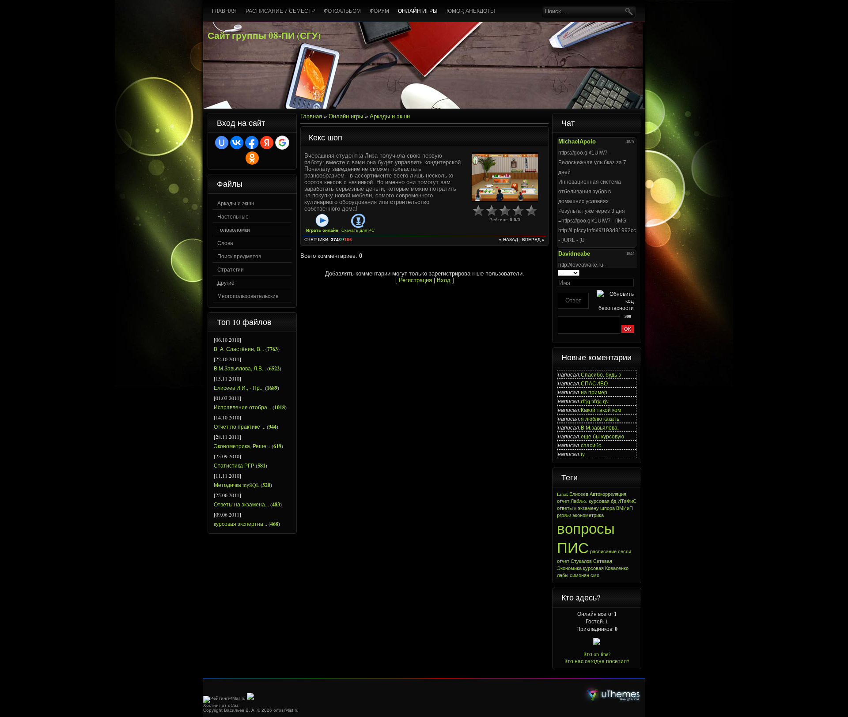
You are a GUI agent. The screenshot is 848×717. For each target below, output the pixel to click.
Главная (311, 116)
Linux (562, 494)
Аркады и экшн (235, 203)
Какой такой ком (601, 409)
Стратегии (230, 269)
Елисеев (578, 494)
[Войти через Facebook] (251, 142)
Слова (225, 242)
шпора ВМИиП (616, 508)
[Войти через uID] (221, 142)
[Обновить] (622, 272)
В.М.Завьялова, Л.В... (240, 368)
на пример (594, 392)
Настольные (233, 216)
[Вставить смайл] (631, 272)
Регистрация (415, 280)
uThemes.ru (613, 694)
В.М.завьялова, (600, 427)
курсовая (599, 501)
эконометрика (588, 515)
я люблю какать (600, 418)
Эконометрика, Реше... (242, 445)
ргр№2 (564, 515)
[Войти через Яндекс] (266, 142)
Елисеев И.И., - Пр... (239, 387)
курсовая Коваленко (605, 568)
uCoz (233, 705)
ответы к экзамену (578, 508)
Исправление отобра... (242, 407)
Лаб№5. (579, 501)
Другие (226, 282)
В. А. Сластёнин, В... (239, 348)
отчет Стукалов (574, 561)
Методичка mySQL (236, 484)
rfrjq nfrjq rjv (595, 400)
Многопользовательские (248, 295)
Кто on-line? (596, 653)
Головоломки (233, 229)
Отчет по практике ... (239, 426)
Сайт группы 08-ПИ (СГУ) (264, 35)
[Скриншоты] (505, 177)
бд (613, 501)
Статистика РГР (234, 465)
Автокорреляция (608, 494)
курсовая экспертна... (240, 523)
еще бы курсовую (602, 436)
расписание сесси (610, 551)
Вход (443, 280)
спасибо (591, 445)
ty (583, 453)
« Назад (508, 239)
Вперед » (533, 239)
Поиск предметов (239, 256)
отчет (563, 501)
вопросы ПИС (586, 537)
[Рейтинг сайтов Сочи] (250, 698)
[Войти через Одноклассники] (252, 158)
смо (595, 575)
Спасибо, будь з (601, 374)
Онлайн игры (346, 116)
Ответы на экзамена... (241, 504)
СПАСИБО (594, 383)
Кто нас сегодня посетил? (596, 660)
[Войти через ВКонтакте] (236, 142)
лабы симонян (573, 575)
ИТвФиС (626, 501)
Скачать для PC (358, 230)
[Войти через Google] (282, 143)
